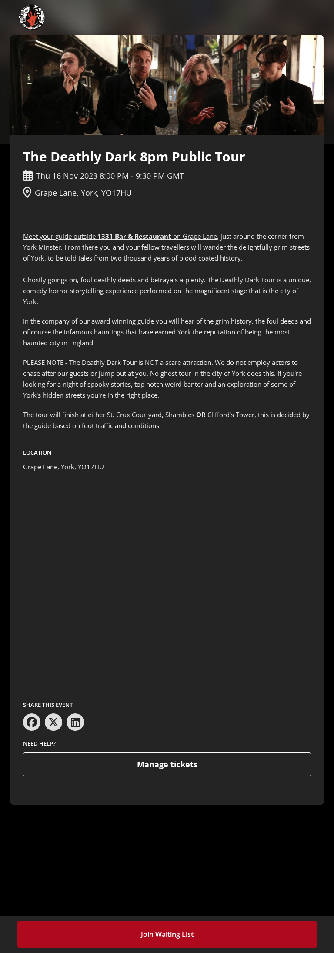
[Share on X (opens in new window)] (53, 722)
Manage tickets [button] (167, 764)
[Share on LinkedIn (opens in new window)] (75, 722)
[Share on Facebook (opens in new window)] (31, 722)
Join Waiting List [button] (167, 934)
